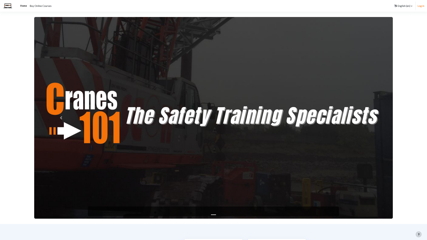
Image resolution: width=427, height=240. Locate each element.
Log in (420, 5)
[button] (403, 6)
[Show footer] (419, 234)
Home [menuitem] (23, 5)
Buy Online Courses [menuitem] (41, 5)
